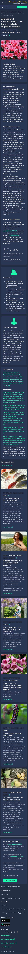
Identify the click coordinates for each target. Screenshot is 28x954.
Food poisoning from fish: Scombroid (12, 499)
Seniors (21, 493)
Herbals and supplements (15, 555)
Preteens (6, 730)
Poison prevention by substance (14, 12)
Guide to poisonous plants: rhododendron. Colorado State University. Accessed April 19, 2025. (13, 375)
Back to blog (6, 465)
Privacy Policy (5, 935)
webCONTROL (10, 231)
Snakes (5, 680)
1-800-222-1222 (14, 235)
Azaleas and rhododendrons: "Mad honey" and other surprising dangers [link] (12, 14)
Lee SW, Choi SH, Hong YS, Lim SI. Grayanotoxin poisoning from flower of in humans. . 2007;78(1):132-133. (14, 441)
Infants (19, 32)
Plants (15, 30)
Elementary (12, 622)
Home (2, 12)
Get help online (22, 7)
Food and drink (6, 30)
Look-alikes (7, 728)
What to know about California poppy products (12, 563)
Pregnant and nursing (8, 32)
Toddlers (4, 35)
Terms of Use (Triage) (8, 939)
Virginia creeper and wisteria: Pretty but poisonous (12, 629)
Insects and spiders (14, 678)
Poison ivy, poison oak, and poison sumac (13, 799)
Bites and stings (13, 680)
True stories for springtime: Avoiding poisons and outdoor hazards (12, 686)
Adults (15, 493)
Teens (5, 495)
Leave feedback (6, 947)
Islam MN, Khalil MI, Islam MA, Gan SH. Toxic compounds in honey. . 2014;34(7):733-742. (14, 408)
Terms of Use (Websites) (9, 943)
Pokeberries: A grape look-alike (12, 734)
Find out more (7, 527)
